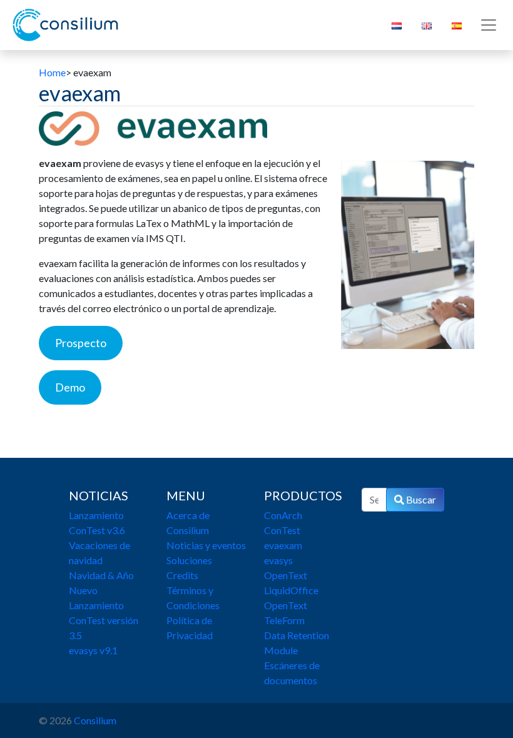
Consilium (95, 720)
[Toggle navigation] (488, 25)
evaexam (283, 545)
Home (52, 72)
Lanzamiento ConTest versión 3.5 (103, 620)
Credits (182, 575)
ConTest (282, 530)
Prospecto (80, 343)
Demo (70, 387)
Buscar (420, 499)
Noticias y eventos (206, 545)
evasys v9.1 (93, 650)
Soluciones (189, 560)
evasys (278, 560)
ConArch (283, 515)
